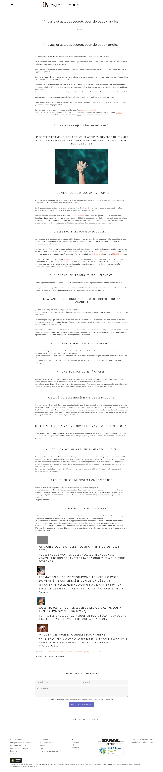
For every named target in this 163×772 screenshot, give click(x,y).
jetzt (86, 652)
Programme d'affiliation (19, 745)
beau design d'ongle (88, 110)
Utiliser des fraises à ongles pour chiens (72, 634)
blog (55, 652)
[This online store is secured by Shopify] (16, 762)
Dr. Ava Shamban (78, 216)
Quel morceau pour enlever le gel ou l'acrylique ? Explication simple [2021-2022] (80, 609)
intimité (13, 754)
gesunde (78, 652)
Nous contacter (16, 740)
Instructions (44, 748)
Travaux (42, 745)
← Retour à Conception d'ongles (81, 719)
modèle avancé (97, 254)
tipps (101, 652)
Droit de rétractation (47, 743)
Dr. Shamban (75, 330)
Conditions (43, 740)
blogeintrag (66, 652)
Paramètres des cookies (48, 751)
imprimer (14, 751)
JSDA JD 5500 (118, 254)
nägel (94, 652)
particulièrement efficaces (74, 259)
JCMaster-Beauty (146, 740)
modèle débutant (108, 252)
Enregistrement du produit (20, 743)
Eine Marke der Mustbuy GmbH (141, 742)
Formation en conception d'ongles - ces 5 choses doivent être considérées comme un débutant (78, 578)
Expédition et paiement (19, 748)
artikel (47, 652)
